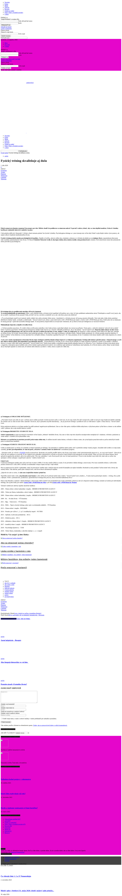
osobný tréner (9, 593)
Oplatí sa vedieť (9, 11)
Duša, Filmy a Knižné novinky (14, 12)
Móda (6, 6)
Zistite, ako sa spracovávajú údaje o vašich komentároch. (50, 725)
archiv (6, 153)
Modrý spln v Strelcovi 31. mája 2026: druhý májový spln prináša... (27, 891)
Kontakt (7, 860)
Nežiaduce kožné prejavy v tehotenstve (16, 779)
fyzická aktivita (9, 590)
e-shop (7, 14)
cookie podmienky (6, 28)
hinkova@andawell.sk (17, 852)
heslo (20, 23)
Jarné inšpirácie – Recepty (11, 640)
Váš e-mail (21, 34)
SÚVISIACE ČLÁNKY (8, 619)
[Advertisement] (61, 106)
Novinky (7, 2)
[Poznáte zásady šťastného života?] (11, 679)
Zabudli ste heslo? (6, 27)
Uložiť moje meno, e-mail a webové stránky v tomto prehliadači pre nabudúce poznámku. (30, 718)
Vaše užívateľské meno (25, 21)
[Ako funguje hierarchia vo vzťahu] (8, 657)
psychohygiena (9, 596)
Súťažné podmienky (11, 859)
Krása (6, 4)
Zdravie (7, 7)
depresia (7, 586)
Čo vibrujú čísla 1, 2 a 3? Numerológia (16, 876)
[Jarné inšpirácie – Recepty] (11, 635)
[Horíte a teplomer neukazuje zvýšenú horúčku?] (5, 804)
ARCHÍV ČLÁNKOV (8, 733)
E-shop (7, 46)
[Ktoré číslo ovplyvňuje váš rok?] (5, 790)
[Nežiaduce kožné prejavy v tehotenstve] (5, 775)
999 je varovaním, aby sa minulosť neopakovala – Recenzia (26, 615)
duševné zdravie (9, 588)
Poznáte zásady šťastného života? (14, 684)
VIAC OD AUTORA (23, 619)
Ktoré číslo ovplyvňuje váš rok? (13, 794)
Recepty (7, 9)
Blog (6, 43)
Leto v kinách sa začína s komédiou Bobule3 (27, 613)
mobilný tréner (9, 591)
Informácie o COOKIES (12, 857)
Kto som (7, 44)
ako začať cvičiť (9, 584)
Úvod (2, 153)
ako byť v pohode (10, 583)
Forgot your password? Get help (10, 59)
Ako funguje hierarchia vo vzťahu (15, 662)
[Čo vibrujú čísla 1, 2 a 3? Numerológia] (5, 872)
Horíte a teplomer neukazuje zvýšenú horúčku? (19, 808)
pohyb (6, 595)
